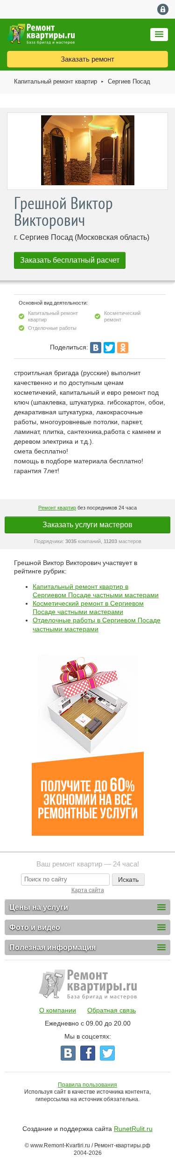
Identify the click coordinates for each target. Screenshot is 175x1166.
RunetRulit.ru (133, 1128)
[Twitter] (109, 347)
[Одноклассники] (122, 347)
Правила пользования (87, 1085)
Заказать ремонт (87, 59)
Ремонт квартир (57, 507)
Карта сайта (87, 890)
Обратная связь (111, 1010)
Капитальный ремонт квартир (55, 81)
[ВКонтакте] (95, 347)
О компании (57, 1010)
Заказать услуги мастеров (87, 525)
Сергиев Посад (129, 81)
